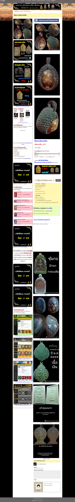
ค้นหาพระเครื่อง (28, 0)
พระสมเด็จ (17, 251)
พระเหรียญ (21, 253)
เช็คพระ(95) (34, 0)
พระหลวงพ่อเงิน (16, 153)
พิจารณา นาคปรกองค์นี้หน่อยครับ (19, 156)
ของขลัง (21, 259)
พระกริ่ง (18, 259)
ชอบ (36, 152)
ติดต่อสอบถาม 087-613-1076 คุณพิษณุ (23, 106)
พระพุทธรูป (30, 259)
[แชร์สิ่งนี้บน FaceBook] (46, 21)
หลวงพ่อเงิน (17, 255)
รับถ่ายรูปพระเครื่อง (22, 83)
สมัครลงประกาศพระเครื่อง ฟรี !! (23, 61)
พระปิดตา (16, 253)
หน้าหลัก (22, 0)
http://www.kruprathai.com (39, 500)
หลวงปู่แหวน (24, 255)
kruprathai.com (16, 11)
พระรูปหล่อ (25, 259)
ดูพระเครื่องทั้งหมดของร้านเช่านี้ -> (23, 122)
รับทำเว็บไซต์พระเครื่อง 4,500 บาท (23, 335)
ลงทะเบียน (48, 0)
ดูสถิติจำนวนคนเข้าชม (41, 0)
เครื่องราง (23, 261)
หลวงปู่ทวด (24, 251)
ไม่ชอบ (36, 155)
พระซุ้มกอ (15, 149)
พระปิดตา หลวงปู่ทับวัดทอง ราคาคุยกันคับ (20, 148)
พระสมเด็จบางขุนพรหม (22, 257)
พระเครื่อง (21, 11)
